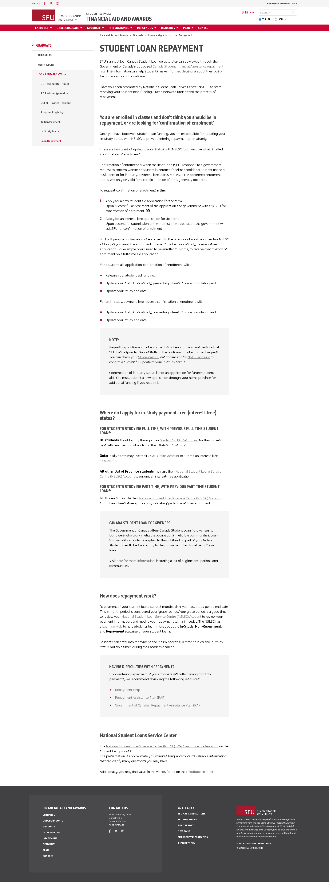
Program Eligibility (52, 112)
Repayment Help (127, 690)
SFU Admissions (187, 819)
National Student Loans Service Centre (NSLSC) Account (180, 498)
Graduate (94, 28)
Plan (186, 28)
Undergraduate (68, 28)
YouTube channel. (201, 772)
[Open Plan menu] (193, 28)
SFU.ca (282, 19)
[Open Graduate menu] (103, 28)
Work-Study (46, 65)
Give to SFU (185, 831)
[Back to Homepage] (57, 16)
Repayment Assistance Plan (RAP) (140, 697)
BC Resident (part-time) (55, 93)
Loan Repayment (51, 141)
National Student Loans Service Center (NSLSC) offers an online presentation (162, 746)
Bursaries (45, 55)
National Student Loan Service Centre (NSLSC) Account (161, 616)
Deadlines (168, 28)
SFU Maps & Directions (191, 813)
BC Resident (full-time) (55, 84)
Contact (204, 28)
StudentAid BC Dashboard (179, 440)
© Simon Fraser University (249, 848)
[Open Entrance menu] (51, 28)
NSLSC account (199, 357)
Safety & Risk (186, 807)
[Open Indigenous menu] (156, 28)
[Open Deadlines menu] (178, 28)
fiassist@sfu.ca (116, 824)
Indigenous (145, 28)
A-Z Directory (186, 843)
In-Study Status (50, 131)
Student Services (98, 13)
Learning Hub (112, 626)
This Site (267, 19)
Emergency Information (193, 837)
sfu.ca (36, 3)
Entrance (41, 28)
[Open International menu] (132, 28)
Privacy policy (265, 843)
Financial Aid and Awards (119, 19)
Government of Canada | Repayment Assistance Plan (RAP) (158, 705)
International (119, 28)
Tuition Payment (50, 122)
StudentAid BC (148, 357)
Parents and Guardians (282, 3)
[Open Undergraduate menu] (82, 28)
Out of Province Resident (56, 103)
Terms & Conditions (246, 843)
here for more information (136, 561)
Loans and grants (158, 35)
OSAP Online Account (163, 456)
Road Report (186, 825)
